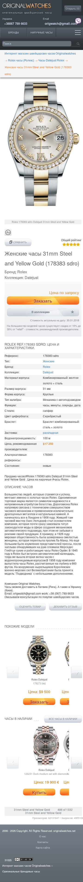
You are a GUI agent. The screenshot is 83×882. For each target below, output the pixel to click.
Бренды (13, 32)
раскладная (50, 432)
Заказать (43, 301)
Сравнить (20, 242)
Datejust (48, 372)
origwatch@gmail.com (61, 23)
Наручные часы (41, 32)
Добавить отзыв (65, 606)
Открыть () (73, 8)
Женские (48, 361)
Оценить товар (30, 606)
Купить (39, 792)
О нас (42, 836)
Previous (13, 672)
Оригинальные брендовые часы (21, 871)
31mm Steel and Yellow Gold (32, 809)
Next (77, 672)
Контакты (42, 842)
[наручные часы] (30, 9)
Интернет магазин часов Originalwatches (26, 865)
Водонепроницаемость (20, 438)
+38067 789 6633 (15, 23)
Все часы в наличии (63, 719)
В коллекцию (41, 312)
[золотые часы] (8, 234)
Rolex (46, 367)
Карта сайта (43, 847)
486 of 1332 (65, 809)
